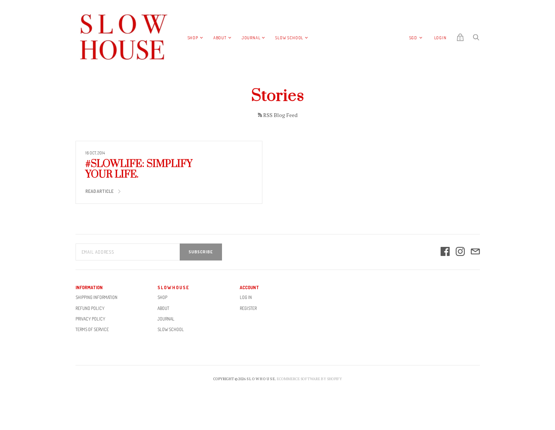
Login (440, 37)
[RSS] (260, 115)
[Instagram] (460, 252)
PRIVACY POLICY (90, 319)
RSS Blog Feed (280, 115)
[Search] (476, 39)
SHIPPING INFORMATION (96, 297)
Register (248, 308)
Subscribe (201, 251)
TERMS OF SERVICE (92, 329)
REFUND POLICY (90, 308)
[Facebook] (445, 252)
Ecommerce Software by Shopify (309, 378)
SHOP (193, 37)
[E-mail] (475, 252)
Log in (246, 297)
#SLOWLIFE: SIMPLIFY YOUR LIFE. (139, 169)
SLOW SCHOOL (289, 37)
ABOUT (220, 37)
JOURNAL (251, 37)
